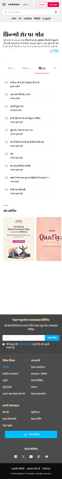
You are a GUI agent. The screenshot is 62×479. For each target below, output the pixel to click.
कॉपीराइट (46, 468)
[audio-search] (56, 12)
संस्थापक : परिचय (39, 373)
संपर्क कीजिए (37, 380)
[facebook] (15, 456)
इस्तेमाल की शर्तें (33, 468)
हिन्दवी (6, 412)
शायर (13, 18)
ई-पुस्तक (47, 18)
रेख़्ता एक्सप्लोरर (38, 393)
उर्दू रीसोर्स (7, 387)
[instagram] (38, 456)
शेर (11, 68)
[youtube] (31, 456)
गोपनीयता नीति (25, 344)
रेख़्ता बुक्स (7, 425)
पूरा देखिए (54, 50)
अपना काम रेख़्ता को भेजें (14, 393)
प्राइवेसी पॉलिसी (17, 468)
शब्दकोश (28, 18)
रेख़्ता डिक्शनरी (9, 418)
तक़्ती (5, 380)
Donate (42, 4)
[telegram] (46, 456)
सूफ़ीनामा (35, 412)
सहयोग (6, 367)
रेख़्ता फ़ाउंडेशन (38, 367)
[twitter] (23, 456)
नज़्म (26, 68)
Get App (53, 4)
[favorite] (6, 83)
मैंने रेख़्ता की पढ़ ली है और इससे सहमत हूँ (27, 346)
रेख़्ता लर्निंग (36, 418)
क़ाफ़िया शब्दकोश (10, 373)
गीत (41, 68)
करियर (34, 387)
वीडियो (37, 18)
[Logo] (14, 5)
